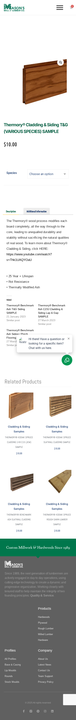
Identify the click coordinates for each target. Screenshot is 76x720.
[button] (60, 62)
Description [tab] (11, 211)
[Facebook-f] (23, 711)
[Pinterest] (38, 711)
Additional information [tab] (37, 211)
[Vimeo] (31, 711)
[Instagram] (45, 711)
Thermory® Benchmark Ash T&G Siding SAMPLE (20, 309)
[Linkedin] (52, 711)
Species (11, 173)
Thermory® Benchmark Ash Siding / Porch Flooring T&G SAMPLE (20, 334)
